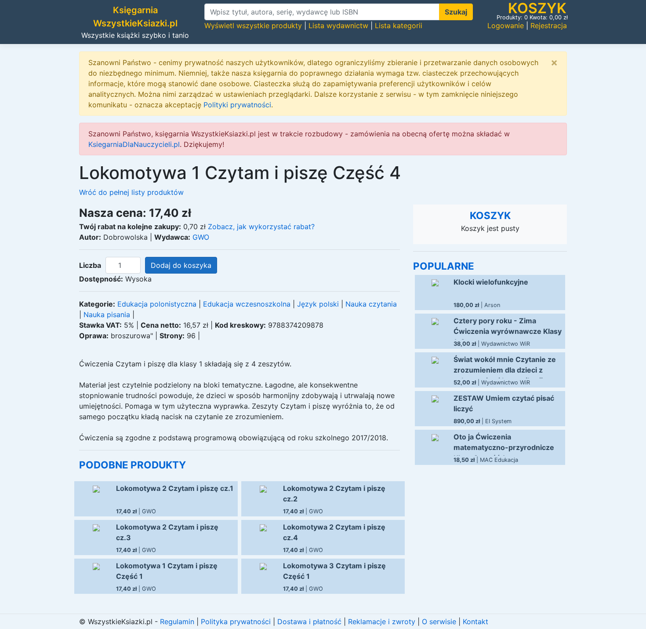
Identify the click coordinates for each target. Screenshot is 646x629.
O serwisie (439, 621)
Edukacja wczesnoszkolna (246, 304)
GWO (200, 237)
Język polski (318, 304)
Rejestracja (548, 25)
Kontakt (475, 621)
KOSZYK (490, 215)
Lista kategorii (398, 25)
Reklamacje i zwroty (381, 621)
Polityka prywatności (236, 621)
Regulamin (177, 621)
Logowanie (505, 25)
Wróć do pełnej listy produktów (131, 192)
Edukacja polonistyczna (156, 304)
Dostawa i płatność (309, 621)
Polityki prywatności (237, 104)
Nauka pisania (106, 314)
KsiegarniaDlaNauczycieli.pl (134, 144)
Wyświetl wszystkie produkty (253, 25)
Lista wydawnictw (338, 25)
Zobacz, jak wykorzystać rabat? (261, 226)
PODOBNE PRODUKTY (132, 465)
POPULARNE (443, 266)
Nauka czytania (371, 304)
